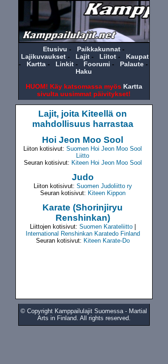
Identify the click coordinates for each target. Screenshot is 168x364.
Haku (84, 71)
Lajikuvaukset (43, 56)
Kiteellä (97, 114)
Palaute (132, 64)
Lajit (83, 56)
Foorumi (97, 64)
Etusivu (55, 49)
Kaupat (137, 56)
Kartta (36, 64)
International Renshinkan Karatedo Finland (83, 233)
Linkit (65, 64)
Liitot (107, 56)
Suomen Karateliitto (106, 226)
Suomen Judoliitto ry (104, 185)
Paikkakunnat (98, 49)
